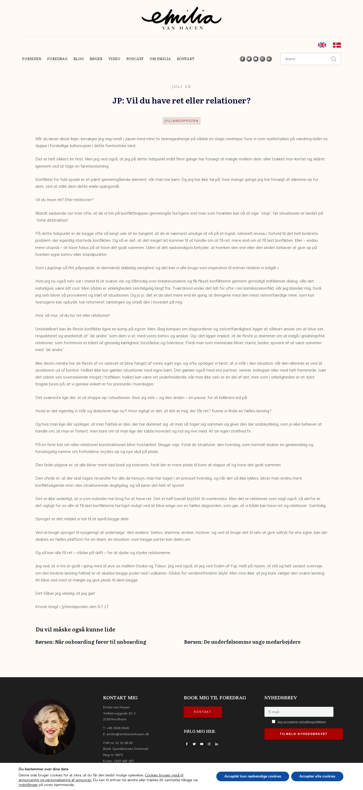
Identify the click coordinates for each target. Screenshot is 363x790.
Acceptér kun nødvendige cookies (252, 776)
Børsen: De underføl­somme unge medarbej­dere (256, 644)
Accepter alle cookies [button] (317, 776)
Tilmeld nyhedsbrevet (304, 733)
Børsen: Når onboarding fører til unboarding (107, 644)
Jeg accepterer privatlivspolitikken (301, 722)
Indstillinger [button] (28, 784)
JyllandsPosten (181, 121)
